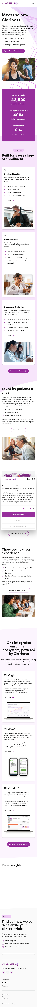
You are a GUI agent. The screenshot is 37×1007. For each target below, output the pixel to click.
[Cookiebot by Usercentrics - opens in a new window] (27, 479)
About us (5, 986)
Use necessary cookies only (18, 526)
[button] (33, 3)
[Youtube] (11, 972)
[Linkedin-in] (3, 972)
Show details (27, 508)
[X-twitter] (7, 972)
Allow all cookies (18, 514)
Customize (17, 520)
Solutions (5, 980)
